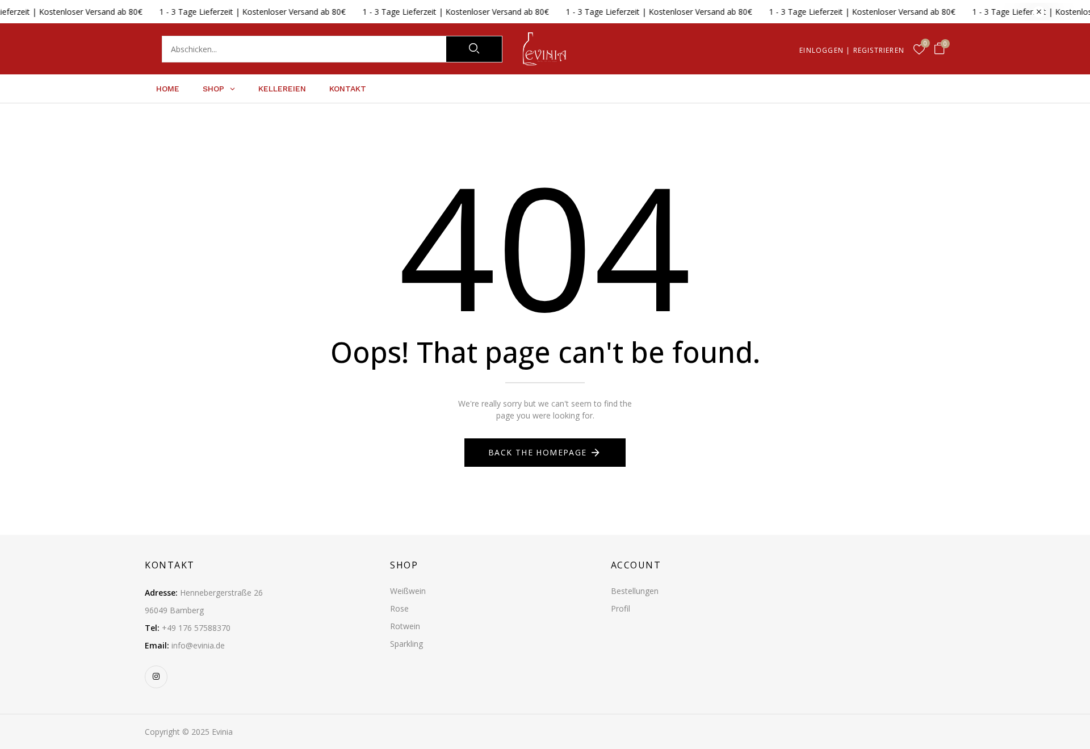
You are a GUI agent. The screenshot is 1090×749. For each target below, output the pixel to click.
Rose (399, 608)
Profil (620, 608)
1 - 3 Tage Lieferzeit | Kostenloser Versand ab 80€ (234, 11)
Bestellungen (635, 590)
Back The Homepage (537, 452)
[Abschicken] (474, 49)
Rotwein (405, 626)
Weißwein (408, 590)
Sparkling (406, 643)
